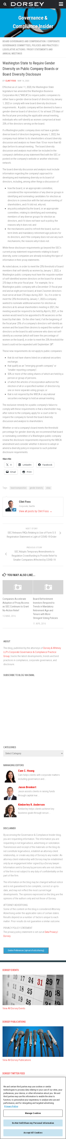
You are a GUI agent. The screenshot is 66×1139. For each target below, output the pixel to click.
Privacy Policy (11, 1106)
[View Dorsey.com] (27, 8)
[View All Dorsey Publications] (33, 1056)
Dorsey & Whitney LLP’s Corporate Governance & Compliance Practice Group (32, 652)
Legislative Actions (14, 49)
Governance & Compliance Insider (33, 22)
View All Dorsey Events (14, 1008)
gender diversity (36, 488)
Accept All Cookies (33, 1132)
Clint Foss (10, 80)
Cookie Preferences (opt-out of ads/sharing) (26, 950)
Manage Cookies (33, 1113)
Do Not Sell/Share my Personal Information (33, 1123)
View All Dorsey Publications (17, 1060)
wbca (48, 488)
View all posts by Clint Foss (35, 511)
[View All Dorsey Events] (33, 1004)
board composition (18, 488)
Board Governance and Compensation (24, 41)
